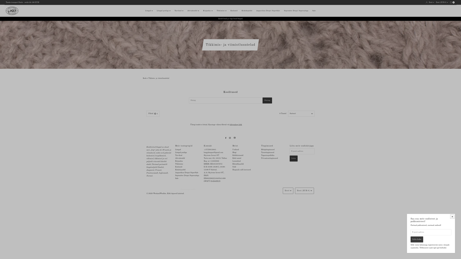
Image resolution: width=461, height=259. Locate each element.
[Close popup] (452, 217)
